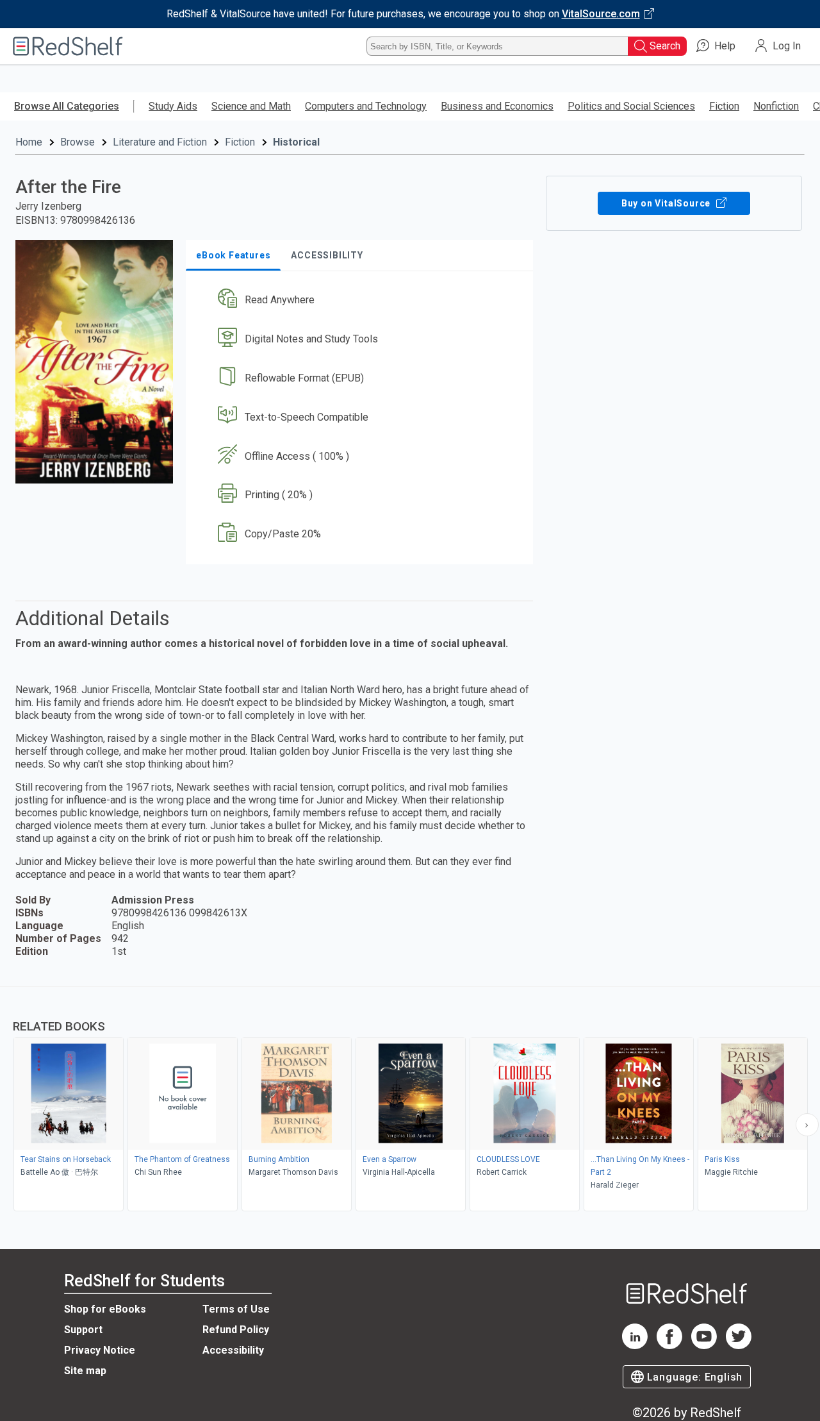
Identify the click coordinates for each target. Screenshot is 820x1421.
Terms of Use (236, 1309)
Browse (77, 142)
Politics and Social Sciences (631, 106)
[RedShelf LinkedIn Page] (635, 1346)
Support (83, 1330)
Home (28, 142)
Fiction (724, 106)
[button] (362, 300)
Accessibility (233, 1350)
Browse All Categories (66, 106)
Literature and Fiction (160, 142)
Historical (296, 142)
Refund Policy (235, 1330)
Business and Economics (497, 106)
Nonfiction (776, 106)
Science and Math (251, 106)
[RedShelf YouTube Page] (704, 1346)
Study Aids (173, 106)
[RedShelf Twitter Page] (738, 1346)
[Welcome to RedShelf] (68, 46)
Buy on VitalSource (667, 203)
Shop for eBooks (105, 1309)
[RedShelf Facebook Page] (669, 1346)
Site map (85, 1371)
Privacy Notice (99, 1350)
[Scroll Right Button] (807, 1124)
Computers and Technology (366, 106)
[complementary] (410, 1100)
